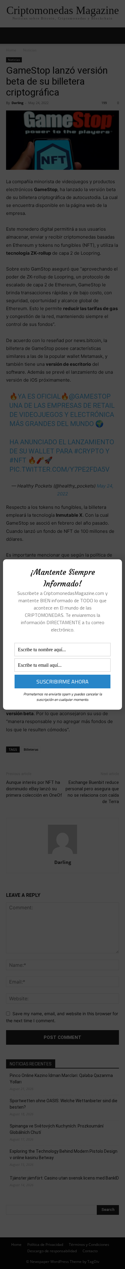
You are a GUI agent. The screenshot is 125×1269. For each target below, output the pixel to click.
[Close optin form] (113, 568)
